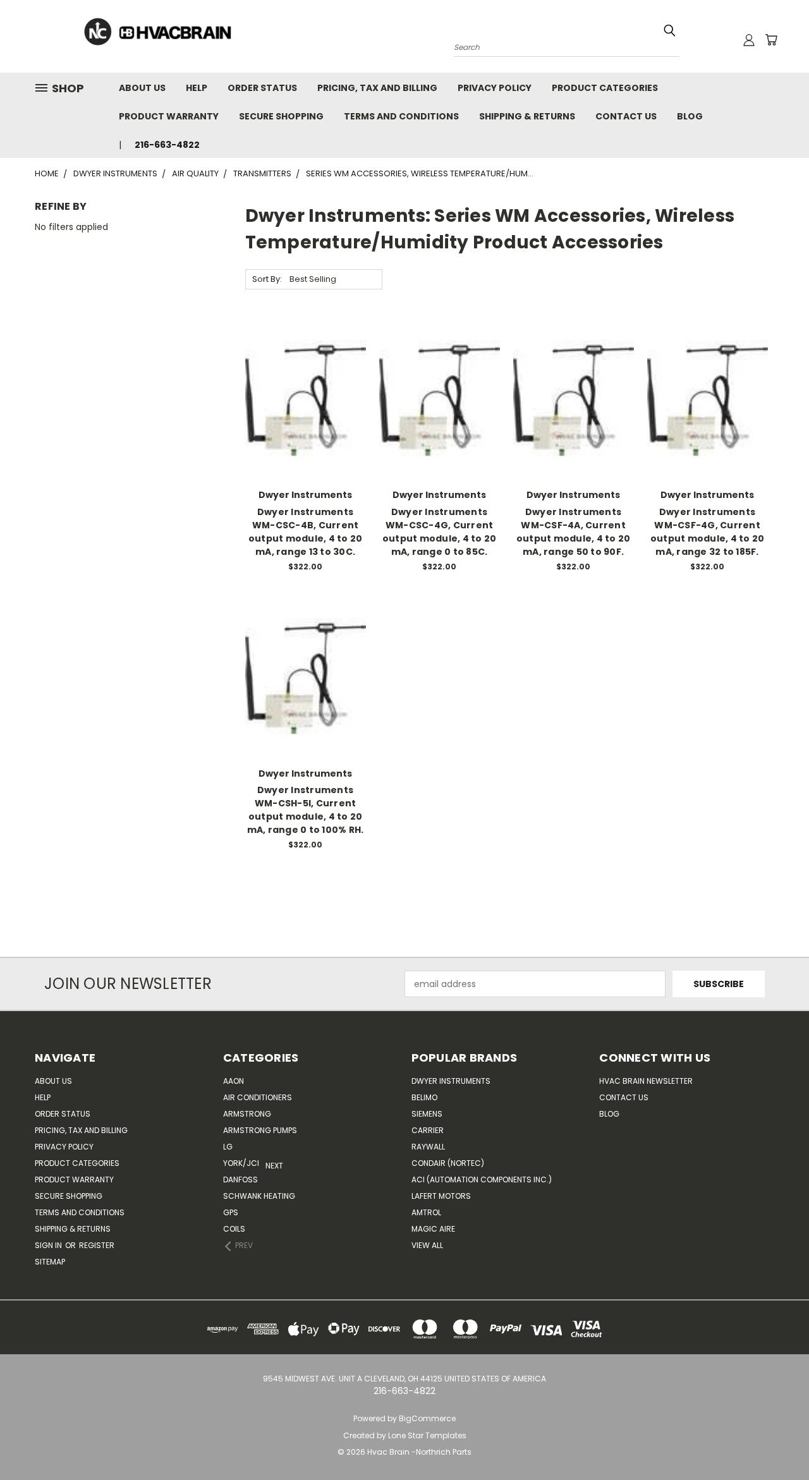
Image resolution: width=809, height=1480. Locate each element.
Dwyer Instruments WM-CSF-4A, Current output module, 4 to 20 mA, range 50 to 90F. (573, 532)
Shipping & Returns (527, 116)
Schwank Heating (259, 1196)
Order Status (262, 88)
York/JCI (241, 1163)
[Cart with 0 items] (771, 39)
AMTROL (426, 1212)
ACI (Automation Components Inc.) (481, 1179)
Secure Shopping (281, 116)
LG (228, 1146)
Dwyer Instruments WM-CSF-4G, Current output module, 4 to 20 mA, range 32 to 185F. (707, 532)
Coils (234, 1228)
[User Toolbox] (749, 39)
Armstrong (247, 1113)
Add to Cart (305, 422)
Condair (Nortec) (447, 1163)
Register (96, 1245)
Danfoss (240, 1179)
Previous (789, 1440)
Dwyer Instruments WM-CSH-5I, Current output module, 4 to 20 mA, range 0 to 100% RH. (305, 810)
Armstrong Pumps (260, 1130)
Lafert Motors (441, 1196)
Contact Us (626, 116)
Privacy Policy (495, 88)
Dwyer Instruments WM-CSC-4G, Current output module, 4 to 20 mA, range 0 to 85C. (439, 532)
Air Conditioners (257, 1097)
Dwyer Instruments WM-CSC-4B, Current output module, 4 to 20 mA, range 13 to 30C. (305, 532)
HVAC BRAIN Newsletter (646, 1081)
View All (427, 1245)
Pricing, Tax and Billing (377, 88)
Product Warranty (169, 116)
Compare (301, 399)
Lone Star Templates (427, 1435)
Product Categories (605, 88)
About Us (142, 88)
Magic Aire (433, 1228)
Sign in (49, 1245)
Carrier (427, 1130)
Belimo (424, 1097)
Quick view (305, 374)
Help (196, 88)
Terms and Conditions (401, 116)
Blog (690, 116)
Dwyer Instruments (450, 1081)
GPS (230, 1212)
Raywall (428, 1146)
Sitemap (50, 1261)
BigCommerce (427, 1418)
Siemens (426, 1113)
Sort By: (267, 279)
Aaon (233, 1081)
